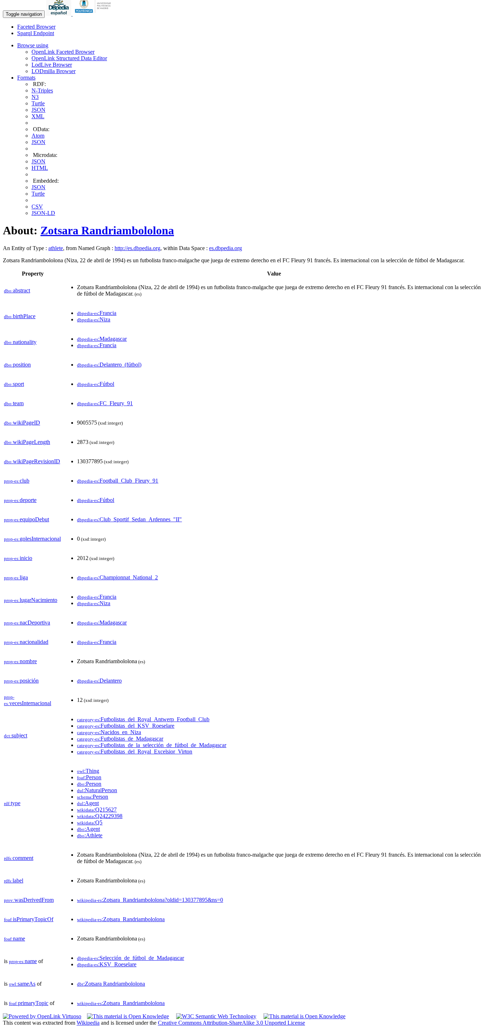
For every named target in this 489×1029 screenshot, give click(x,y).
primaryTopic (28, 1003)
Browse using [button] (32, 45)
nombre (20, 661)
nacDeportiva (27, 622)
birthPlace (19, 316)
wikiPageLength (27, 442)
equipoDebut (26, 519)
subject (15, 735)
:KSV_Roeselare (106, 964)
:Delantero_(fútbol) (109, 365)
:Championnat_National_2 (117, 577)
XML (38, 116)
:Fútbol (95, 384)
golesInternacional (32, 539)
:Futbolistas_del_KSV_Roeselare (125, 726)
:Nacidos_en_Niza (109, 732)
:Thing (88, 771)
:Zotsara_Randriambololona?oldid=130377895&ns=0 (150, 900)
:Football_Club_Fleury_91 (117, 481)
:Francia (96, 313)
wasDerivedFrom (29, 900)
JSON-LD (43, 213)
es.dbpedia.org (225, 248)
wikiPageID (22, 423)
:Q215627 (97, 810)
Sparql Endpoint (35, 33)
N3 (35, 97)
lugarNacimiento (30, 600)
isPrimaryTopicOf (28, 919)
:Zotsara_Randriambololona (121, 919)
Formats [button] (26, 78)
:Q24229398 (99, 816)
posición (21, 681)
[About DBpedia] (59, 14)
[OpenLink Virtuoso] (42, 1016)
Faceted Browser (36, 27)
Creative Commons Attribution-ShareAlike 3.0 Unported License (231, 1023)
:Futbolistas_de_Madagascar (120, 739)
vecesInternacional (27, 700)
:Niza (93, 319)
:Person (89, 777)
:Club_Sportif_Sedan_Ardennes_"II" (129, 519)
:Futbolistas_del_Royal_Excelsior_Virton (134, 751)
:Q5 (89, 822)
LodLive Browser (52, 65)
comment (18, 858)
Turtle (38, 103)
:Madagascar (102, 339)
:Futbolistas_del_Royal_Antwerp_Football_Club (143, 719)
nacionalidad (26, 642)
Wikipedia (88, 1023)
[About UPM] (94, 14)
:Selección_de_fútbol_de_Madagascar (130, 958)
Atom (38, 136)
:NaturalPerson (97, 790)
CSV (37, 207)
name (14, 938)
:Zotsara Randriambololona (111, 984)
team (14, 403)
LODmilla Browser (54, 71)
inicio (18, 558)
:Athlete (89, 835)
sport (14, 384)
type (12, 803)
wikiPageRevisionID (32, 461)
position (17, 365)
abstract (17, 290)
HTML (40, 168)
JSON (38, 110)
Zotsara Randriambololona (107, 230)
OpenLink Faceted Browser (63, 52)
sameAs (22, 984)
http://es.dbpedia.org (137, 248)
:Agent (88, 803)
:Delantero (99, 681)
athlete (55, 248)
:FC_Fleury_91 (105, 403)
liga (16, 577)
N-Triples (42, 90)
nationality (20, 342)
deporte (20, 500)
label (13, 880)
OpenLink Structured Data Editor (69, 58)
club (16, 481)
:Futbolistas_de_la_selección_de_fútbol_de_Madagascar (151, 745)
